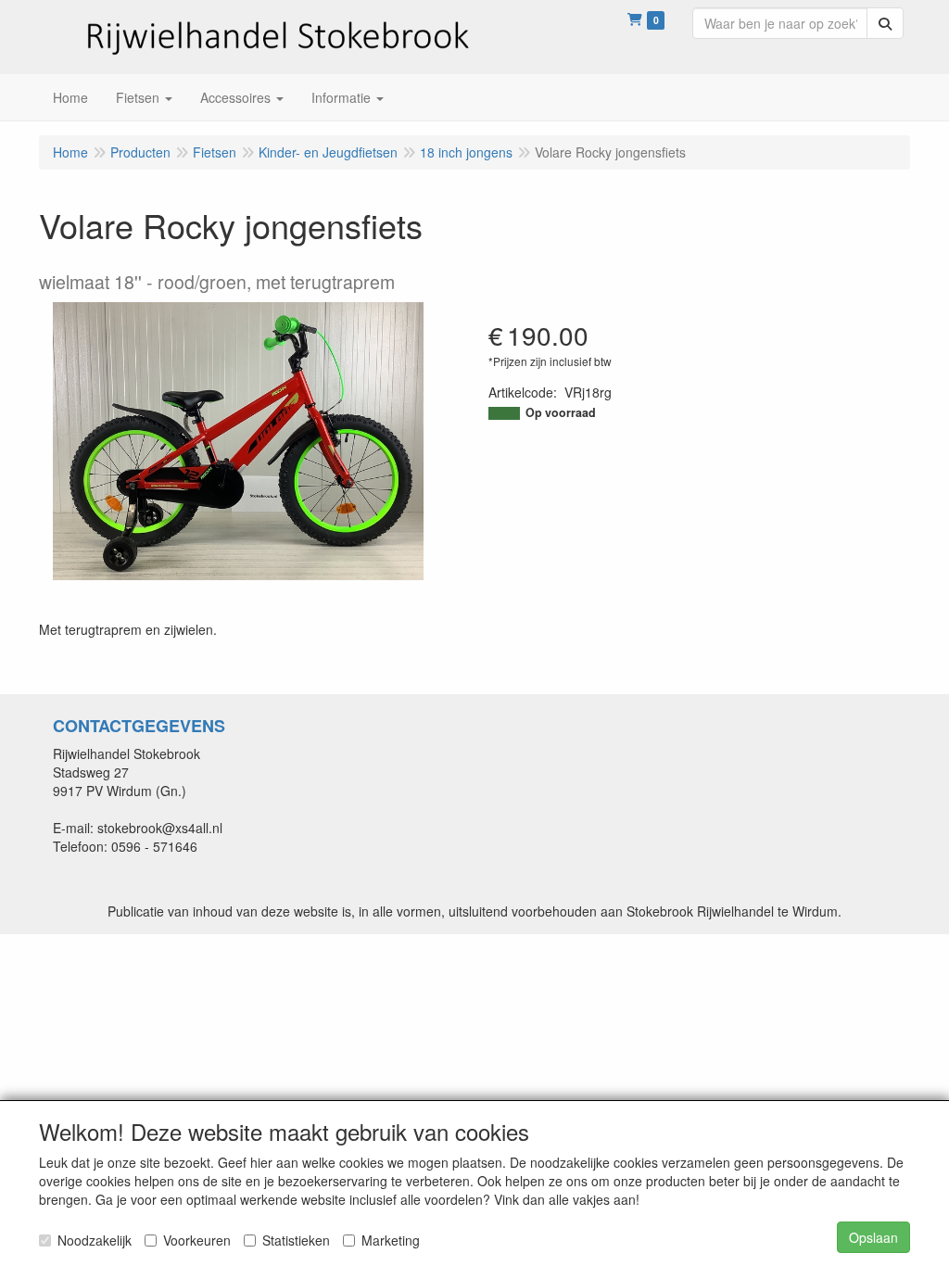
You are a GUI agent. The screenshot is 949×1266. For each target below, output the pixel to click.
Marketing (390, 1240)
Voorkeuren (197, 1240)
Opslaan (873, 1237)
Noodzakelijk (94, 1240)
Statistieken (296, 1240)
